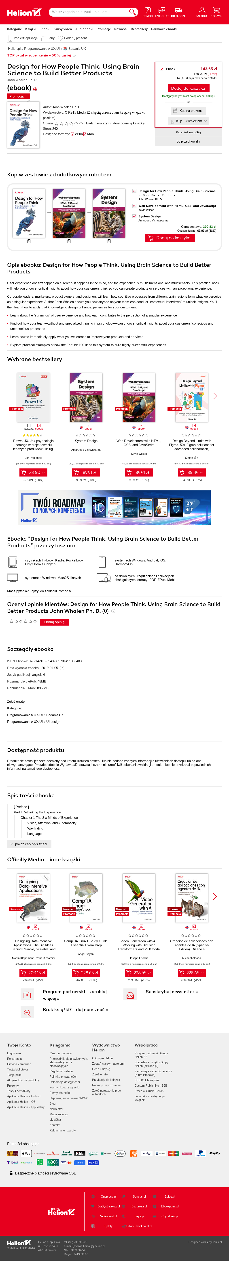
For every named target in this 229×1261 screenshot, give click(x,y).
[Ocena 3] (66, 123)
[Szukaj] (132, 12)
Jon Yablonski (33, 457)
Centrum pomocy (61, 1053)
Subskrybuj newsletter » (172, 991)
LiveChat (55, 1119)
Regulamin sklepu (61, 1071)
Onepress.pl (109, 1196)
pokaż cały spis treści (31, 844)
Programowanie (18, 715)
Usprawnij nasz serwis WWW (68, 1098)
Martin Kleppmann (23, 958)
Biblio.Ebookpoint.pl (139, 1226)
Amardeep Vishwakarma (153, 220)
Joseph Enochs (138, 958)
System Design (149, 216)
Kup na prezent (191, 111)
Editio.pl (170, 1196)
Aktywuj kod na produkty (23, 1080)
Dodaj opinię (54, 622)
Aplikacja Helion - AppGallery (26, 1107)
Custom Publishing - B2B (151, 1085)
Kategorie (14, 29)
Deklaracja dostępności (65, 1082)
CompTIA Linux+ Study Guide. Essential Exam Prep (86, 943)
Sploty (108, 1226)
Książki (30, 29)
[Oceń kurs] (23, 621)
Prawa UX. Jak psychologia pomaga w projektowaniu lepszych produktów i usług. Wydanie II (33, 447)
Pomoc (63, 591)
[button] (215, 396)
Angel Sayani (86, 954)
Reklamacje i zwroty (63, 1130)
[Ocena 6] (81, 123)
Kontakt (55, 1125)
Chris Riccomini (45, 958)
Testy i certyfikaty (18, 1091)
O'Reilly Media (75, 112)
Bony (51, 38)
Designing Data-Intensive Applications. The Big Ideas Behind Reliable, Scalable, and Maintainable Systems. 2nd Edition (33, 949)
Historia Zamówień (19, 1064)
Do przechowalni (188, 141)
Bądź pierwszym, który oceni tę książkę (115, 123)
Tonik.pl (217, 1242)
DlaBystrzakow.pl (109, 1206)
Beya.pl (139, 1216)
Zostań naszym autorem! (108, 1063)
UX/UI (38, 715)
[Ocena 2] (61, 123)
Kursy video (63, 29)
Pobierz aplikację (26, 38)
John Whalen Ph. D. (66, 107)
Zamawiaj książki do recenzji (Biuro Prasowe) (153, 1073)
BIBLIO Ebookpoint (147, 1080)
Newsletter (56, 1109)
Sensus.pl (139, 1196)
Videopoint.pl (108, 1216)
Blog (52, 1103)
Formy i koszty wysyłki (65, 1087)
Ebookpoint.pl (170, 1206)
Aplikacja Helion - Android (23, 1096)
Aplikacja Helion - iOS (21, 1101)
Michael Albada (191, 958)
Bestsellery (139, 29)
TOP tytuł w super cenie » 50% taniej (39, 55)
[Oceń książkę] (69, 123)
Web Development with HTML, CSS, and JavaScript (177, 206)
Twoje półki (14, 1075)
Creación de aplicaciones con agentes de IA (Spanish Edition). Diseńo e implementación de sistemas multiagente (191, 949)
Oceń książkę (101, 1069)
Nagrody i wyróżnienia (106, 1085)
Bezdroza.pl (139, 1206)
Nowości (120, 29)
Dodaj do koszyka (188, 88)
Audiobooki (84, 29)
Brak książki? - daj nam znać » (75, 1009)
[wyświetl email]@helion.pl (89, 1246)
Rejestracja (14, 1058)
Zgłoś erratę (16, 701)
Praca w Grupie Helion (149, 1091)
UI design (53, 722)
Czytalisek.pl (169, 1216)
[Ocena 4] (71, 123)
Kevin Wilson (146, 210)
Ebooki (45, 29)
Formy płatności (60, 1092)
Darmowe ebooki (164, 29)
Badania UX (55, 715)
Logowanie (14, 1053)
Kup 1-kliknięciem (189, 121)
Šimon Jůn (191, 457)
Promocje (104, 29)
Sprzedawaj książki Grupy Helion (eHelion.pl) (151, 1064)
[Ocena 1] (56, 123)
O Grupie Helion (102, 1058)
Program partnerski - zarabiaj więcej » (75, 995)
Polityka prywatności (63, 1076)
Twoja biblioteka (17, 1069)
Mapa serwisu (59, 1114)
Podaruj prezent (75, 38)
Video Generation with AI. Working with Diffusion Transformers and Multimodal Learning (139, 947)
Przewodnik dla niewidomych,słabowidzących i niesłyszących (69, 1062)
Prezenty (13, 1085)
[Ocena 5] (76, 123)
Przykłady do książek (106, 1079)
